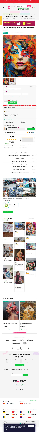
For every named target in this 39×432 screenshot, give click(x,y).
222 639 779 (7, 132)
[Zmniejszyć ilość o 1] (6, 103)
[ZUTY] (19, 381)
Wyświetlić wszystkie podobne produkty (19, 332)
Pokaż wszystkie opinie (18, 293)
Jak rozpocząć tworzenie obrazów (14, 3)
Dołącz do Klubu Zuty (19, 365)
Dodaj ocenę (6, 143)
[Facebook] (16, 389)
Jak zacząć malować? (5, 3)
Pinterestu (20, 349)
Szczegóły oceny (20, 32)
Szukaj (29, 6)
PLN (29, 3)
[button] (31, 218)
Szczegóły (7, 329)
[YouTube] (20, 389)
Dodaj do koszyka (11, 102)
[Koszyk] (35, 8)
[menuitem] (14, 12)
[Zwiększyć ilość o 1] (6, 102)
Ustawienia (7, 429)
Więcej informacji (32, 400)
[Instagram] (18, 389)
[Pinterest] (21, 389)
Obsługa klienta (21, 9)
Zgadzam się (31, 425)
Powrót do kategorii (8, 211)
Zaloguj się (25, 375)
